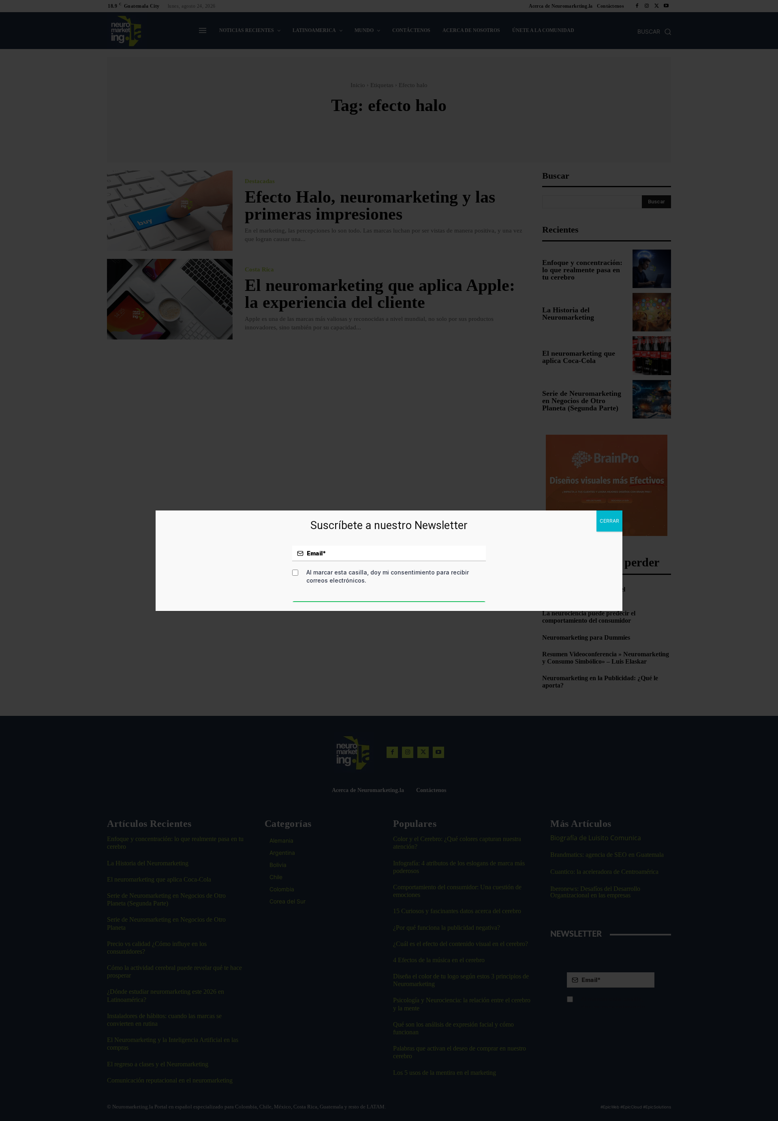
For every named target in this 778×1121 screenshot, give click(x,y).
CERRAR (609, 521)
